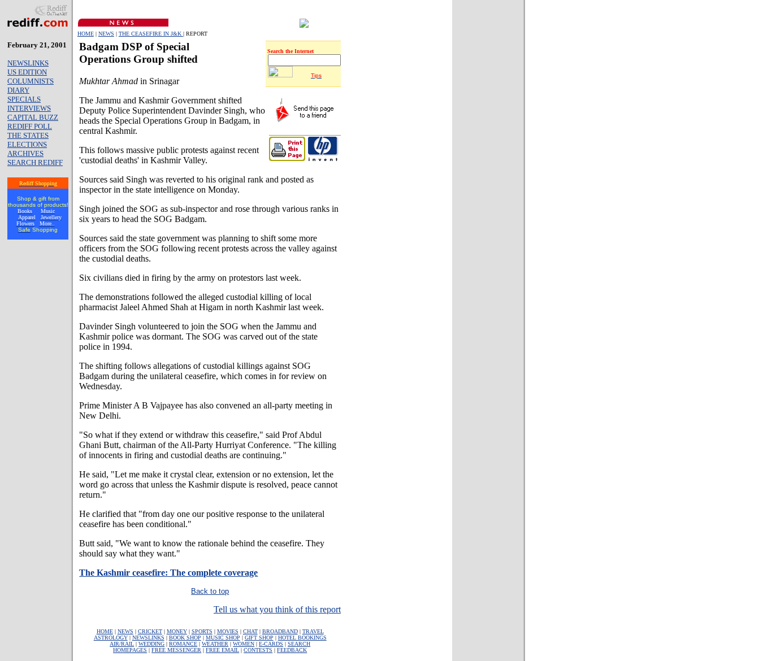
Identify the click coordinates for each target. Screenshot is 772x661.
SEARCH (299, 644)
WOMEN (243, 644)
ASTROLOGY (111, 637)
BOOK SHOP (185, 637)
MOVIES (227, 631)
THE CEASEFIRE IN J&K (151, 34)
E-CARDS (271, 644)
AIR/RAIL (122, 644)
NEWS (106, 34)
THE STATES (28, 135)
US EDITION (27, 72)
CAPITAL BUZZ (32, 117)
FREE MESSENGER (176, 650)
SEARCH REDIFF (35, 162)
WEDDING (151, 644)
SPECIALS (24, 99)
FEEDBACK (292, 650)
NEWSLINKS (28, 63)
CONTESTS (258, 650)
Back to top (210, 591)
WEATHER (215, 644)
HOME (85, 34)
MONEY (177, 631)
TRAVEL (313, 631)
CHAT (250, 631)
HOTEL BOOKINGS (302, 637)
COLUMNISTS (30, 81)
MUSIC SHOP (223, 637)
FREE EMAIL (222, 650)
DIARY (18, 90)
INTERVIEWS (29, 108)
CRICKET (150, 631)
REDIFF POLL (29, 126)
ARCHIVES (25, 153)
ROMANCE (183, 644)
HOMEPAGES (130, 650)
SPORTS (202, 631)
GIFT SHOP (259, 637)
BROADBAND (280, 631)
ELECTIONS (27, 144)
